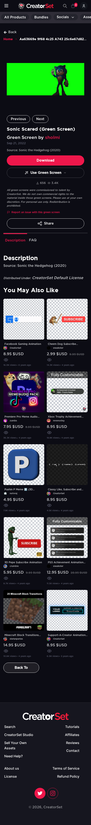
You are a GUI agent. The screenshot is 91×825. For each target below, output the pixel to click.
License (10, 776)
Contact (72, 750)
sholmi (52, 137)
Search (9, 727)
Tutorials (72, 727)
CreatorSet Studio (18, 735)
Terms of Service (65, 768)
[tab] (15, 240)
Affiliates (72, 735)
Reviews (72, 743)
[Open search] (65, 6)
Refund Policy (68, 776)
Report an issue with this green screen (35, 212)
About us (11, 768)
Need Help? (13, 756)
